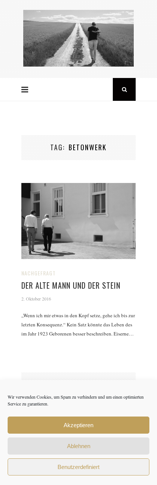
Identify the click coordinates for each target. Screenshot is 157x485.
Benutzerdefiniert (78, 467)
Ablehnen (78, 446)
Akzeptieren (78, 425)
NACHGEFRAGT (38, 273)
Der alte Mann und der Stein (70, 285)
